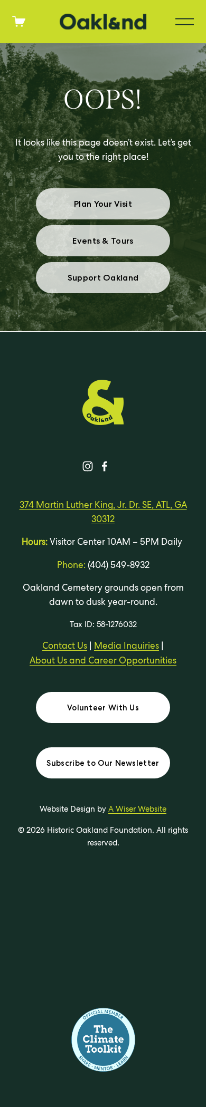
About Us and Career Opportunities (103, 660)
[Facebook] (104, 466)
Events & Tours (102, 241)
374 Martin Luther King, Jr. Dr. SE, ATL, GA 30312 (103, 512)
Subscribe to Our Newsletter (102, 763)
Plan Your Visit (103, 204)
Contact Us (64, 645)
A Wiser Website (137, 809)
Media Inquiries (126, 645)
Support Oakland (103, 278)
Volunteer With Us (103, 708)
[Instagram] (87, 466)
